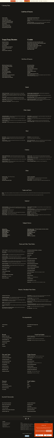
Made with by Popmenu (16, 416)
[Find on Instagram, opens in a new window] (25, 419)
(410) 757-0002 (4, 425)
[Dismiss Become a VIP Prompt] (51, 424)
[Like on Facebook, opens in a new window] (28, 419)
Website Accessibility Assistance (27, 433)
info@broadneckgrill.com (6, 426)
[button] (17, 1)
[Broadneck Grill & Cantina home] (27, 1)
